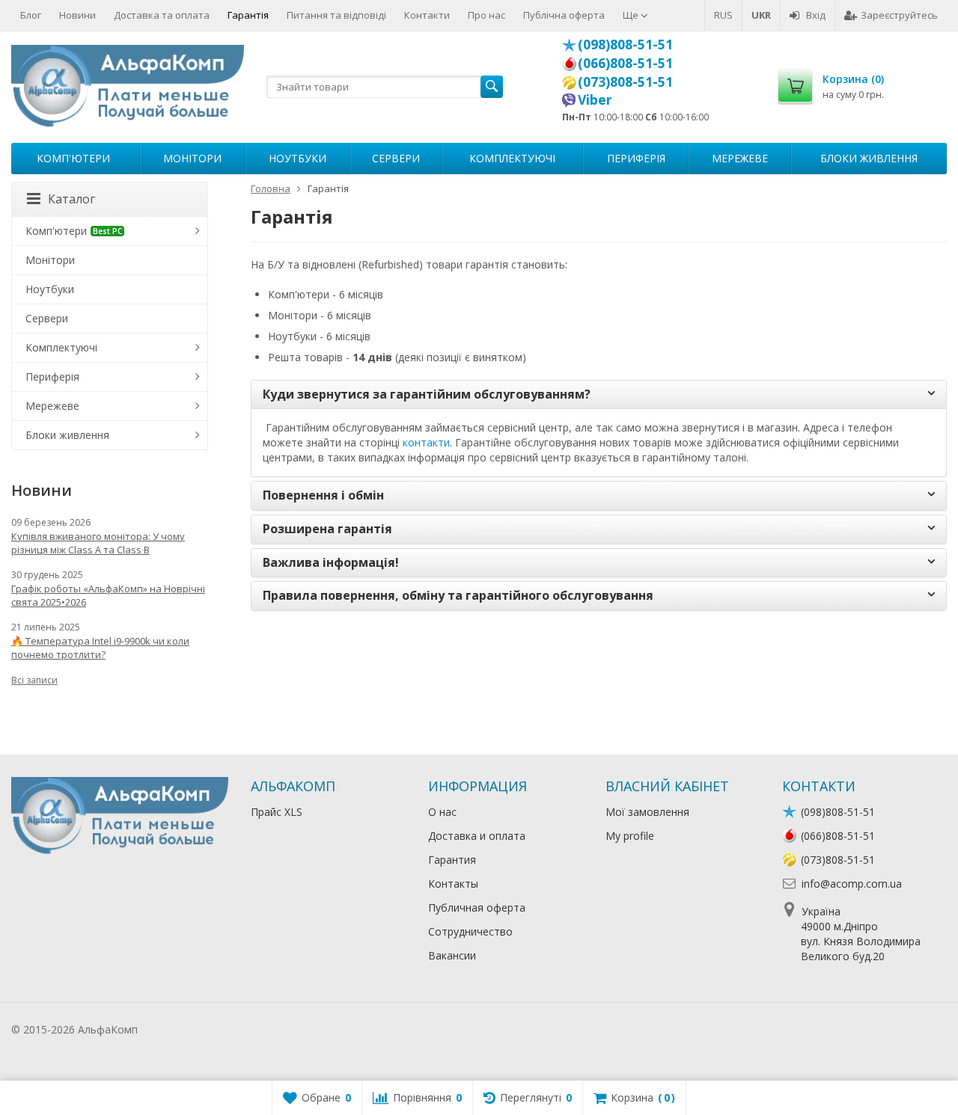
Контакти (427, 15)
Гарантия (452, 860)
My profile (629, 836)
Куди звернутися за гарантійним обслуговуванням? (427, 395)
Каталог (71, 199)
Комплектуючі (512, 158)
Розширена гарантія (327, 529)
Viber (595, 99)
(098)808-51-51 (625, 44)
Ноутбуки (297, 158)
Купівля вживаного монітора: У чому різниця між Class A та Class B (98, 542)
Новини (77, 15)
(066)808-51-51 (625, 63)
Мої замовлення (647, 812)
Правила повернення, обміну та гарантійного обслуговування (458, 596)
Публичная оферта (476, 907)
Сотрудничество (470, 931)
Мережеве (740, 158)
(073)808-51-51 (625, 81)
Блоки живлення (869, 158)
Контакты (453, 883)
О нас (442, 812)
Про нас (486, 15)
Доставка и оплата (476, 836)
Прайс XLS (276, 812)
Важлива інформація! (331, 563)
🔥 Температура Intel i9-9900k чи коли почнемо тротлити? (100, 647)
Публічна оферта (564, 15)
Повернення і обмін (323, 496)
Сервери (396, 158)
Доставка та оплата (162, 15)
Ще (632, 15)
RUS (723, 15)
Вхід (816, 15)
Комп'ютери (73, 158)
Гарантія (248, 15)
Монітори (192, 158)
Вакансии (452, 955)
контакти (426, 442)
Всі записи (34, 680)
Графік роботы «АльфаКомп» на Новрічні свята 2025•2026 (108, 595)
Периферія (636, 158)
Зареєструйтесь (899, 15)
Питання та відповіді (336, 15)
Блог (30, 15)
